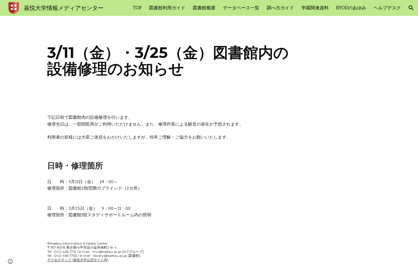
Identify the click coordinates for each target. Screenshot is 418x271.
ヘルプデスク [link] (387, 7)
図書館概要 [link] (204, 7)
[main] (209, 60)
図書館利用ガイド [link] (167, 7)
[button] (411, 8)
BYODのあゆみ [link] (351, 7)
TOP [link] (137, 7)
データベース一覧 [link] (241, 7)
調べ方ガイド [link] (280, 7)
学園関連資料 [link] (315, 7)
